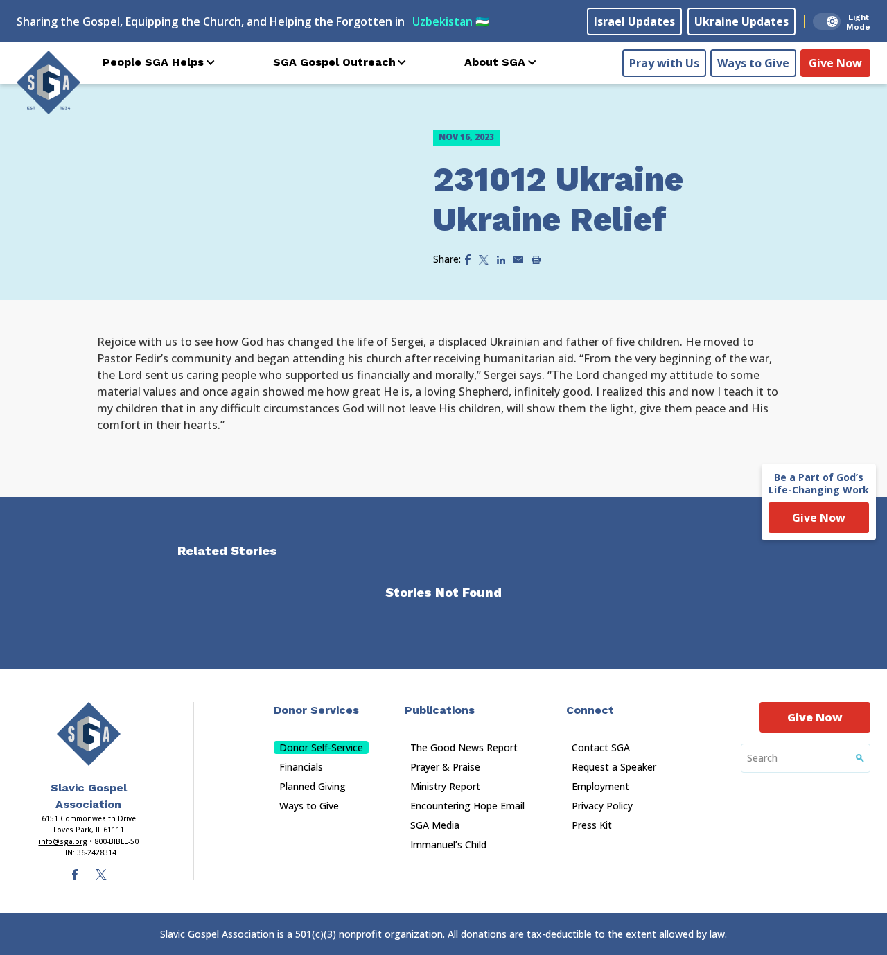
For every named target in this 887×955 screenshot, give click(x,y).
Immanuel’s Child (448, 844)
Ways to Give (753, 63)
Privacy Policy (602, 805)
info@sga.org (63, 841)
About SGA (494, 62)
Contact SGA (601, 747)
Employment (600, 786)
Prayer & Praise (445, 766)
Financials (301, 766)
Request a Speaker (614, 766)
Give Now (835, 63)
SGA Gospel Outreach (334, 62)
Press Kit (592, 825)
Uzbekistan (450, 21)
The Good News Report (464, 747)
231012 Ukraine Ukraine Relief (558, 199)
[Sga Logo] (48, 82)
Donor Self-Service (321, 747)
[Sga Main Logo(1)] (89, 734)
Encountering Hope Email (467, 805)
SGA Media (434, 825)
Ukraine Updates (741, 21)
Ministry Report (445, 786)
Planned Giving (312, 786)
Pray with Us (664, 63)
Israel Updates (634, 21)
